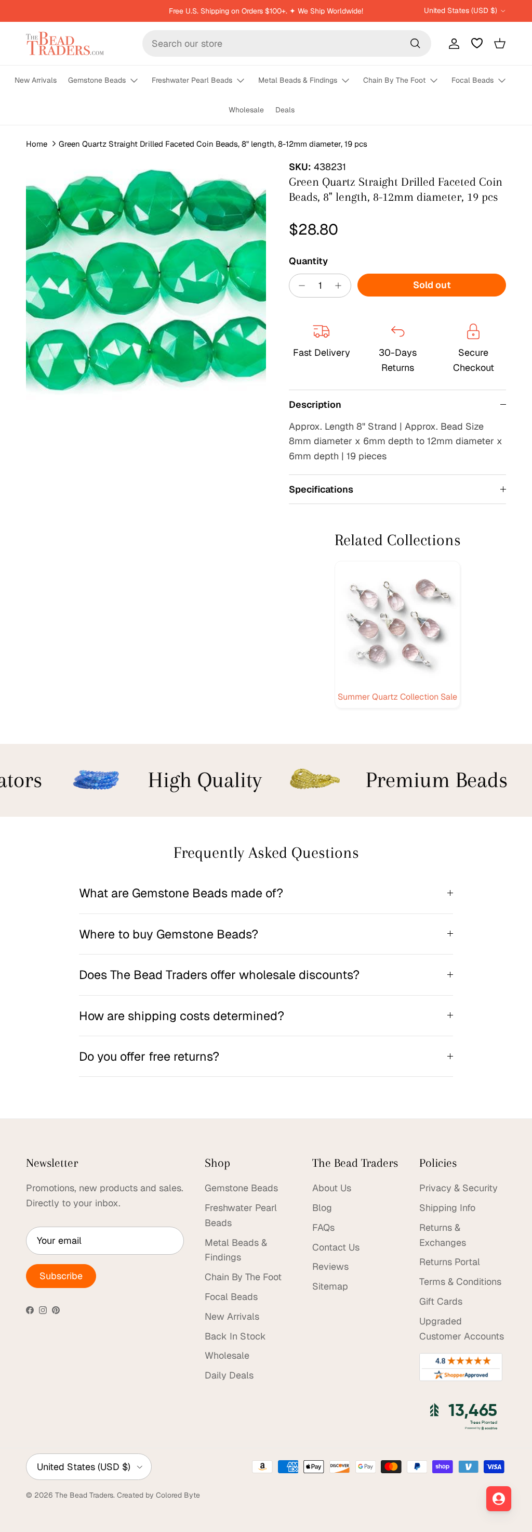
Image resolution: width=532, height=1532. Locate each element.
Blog (322, 1208)
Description (315, 404)
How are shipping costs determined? (181, 1016)
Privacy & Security (458, 1188)
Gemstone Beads (97, 80)
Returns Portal (449, 1262)
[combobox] (286, 43)
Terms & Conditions (460, 1282)
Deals (285, 109)
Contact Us (336, 1247)
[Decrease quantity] (299, 285)
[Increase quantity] (341, 285)
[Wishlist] (477, 43)
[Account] (452, 43)
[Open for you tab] (498, 1498)
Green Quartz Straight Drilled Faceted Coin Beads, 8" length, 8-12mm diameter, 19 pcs (213, 144)
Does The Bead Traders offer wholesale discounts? (219, 975)
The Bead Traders (84, 1495)
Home (36, 144)
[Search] (415, 43)
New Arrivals (36, 80)
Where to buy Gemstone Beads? (168, 934)
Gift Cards (440, 1301)
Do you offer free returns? (149, 1056)
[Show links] (139, 81)
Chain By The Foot (394, 80)
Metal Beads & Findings (297, 80)
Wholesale (246, 109)
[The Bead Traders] (65, 43)
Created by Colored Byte (158, 1495)
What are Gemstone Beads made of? (181, 893)
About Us (331, 1188)
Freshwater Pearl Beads (192, 80)
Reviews (330, 1266)
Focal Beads (472, 80)
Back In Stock (235, 1336)
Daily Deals (229, 1375)
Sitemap (330, 1286)
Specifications (321, 489)
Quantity (308, 261)
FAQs (323, 1227)
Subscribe (61, 1276)
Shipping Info (447, 1208)
